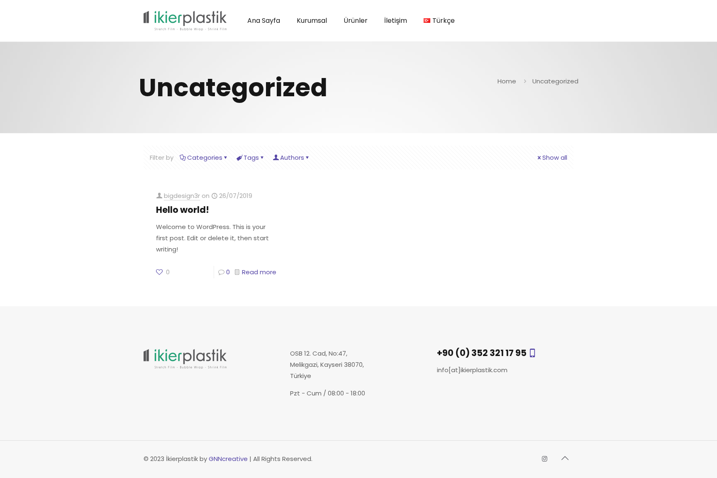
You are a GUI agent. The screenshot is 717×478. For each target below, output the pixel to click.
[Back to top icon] (564, 458)
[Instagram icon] (544, 458)
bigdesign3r (182, 195)
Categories (204, 157)
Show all (554, 157)
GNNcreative (228, 458)
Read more (259, 272)
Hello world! (182, 210)
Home (507, 81)
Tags (251, 157)
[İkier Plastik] (185, 20)
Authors (292, 157)
